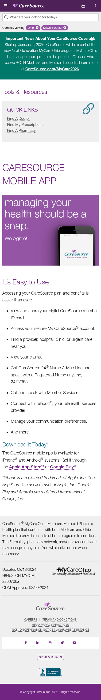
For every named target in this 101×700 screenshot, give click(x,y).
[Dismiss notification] (92, 39)
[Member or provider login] (95, 6)
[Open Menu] (5, 5)
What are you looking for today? (33, 17)
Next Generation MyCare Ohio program (43, 50)
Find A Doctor (18, 118)
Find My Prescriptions (25, 124)
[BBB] (50, 672)
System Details (50, 657)
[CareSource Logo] (29, 4)
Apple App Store (26, 466)
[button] (33, 27)
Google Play (62, 466)
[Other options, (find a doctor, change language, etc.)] (83, 6)
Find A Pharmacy (21, 130)
